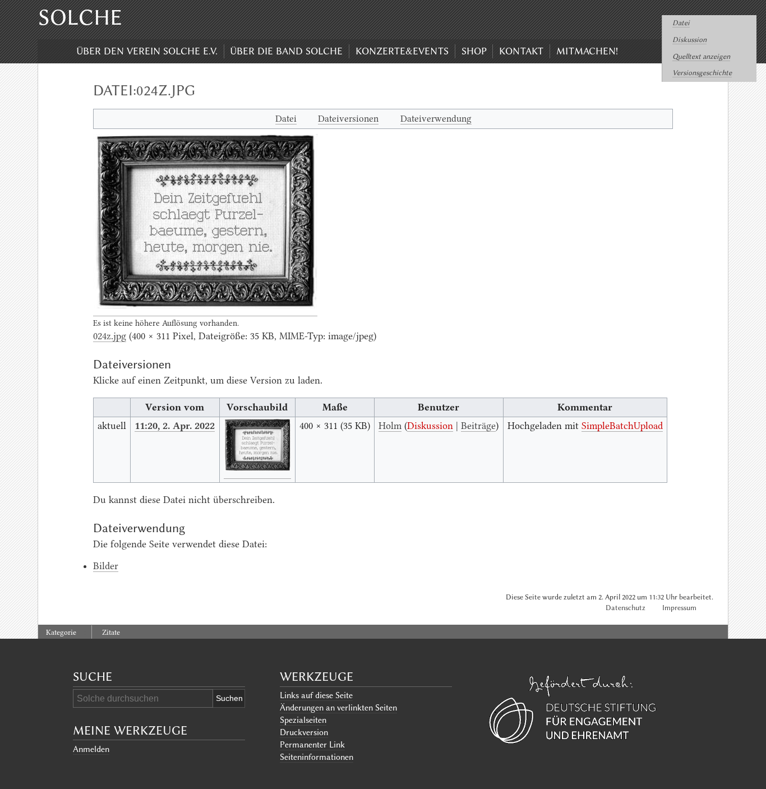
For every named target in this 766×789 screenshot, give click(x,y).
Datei (681, 23)
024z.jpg (109, 336)
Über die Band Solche (286, 51)
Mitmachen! (587, 51)
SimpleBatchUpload (622, 425)
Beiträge (478, 425)
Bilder (105, 565)
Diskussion (689, 39)
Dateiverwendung (436, 118)
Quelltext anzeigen (701, 56)
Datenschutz (625, 607)
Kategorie (61, 632)
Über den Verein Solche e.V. (147, 51)
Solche (80, 17)
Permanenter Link (312, 745)
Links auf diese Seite (316, 695)
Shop (474, 51)
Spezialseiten (303, 720)
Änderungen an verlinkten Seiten (338, 708)
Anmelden (91, 749)
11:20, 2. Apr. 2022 (175, 425)
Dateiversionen (348, 118)
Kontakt (521, 51)
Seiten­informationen (316, 757)
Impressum (679, 607)
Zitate (111, 632)
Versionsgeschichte (702, 72)
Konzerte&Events (402, 51)
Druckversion (304, 732)
